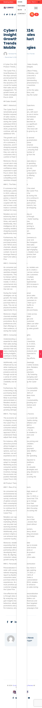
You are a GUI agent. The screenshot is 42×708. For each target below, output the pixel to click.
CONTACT (22, 14)
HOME (20, 2)
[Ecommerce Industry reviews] (9, 7)
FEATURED (21, 6)
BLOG (20, 10)
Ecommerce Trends (28, 54)
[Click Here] (36, 14)
